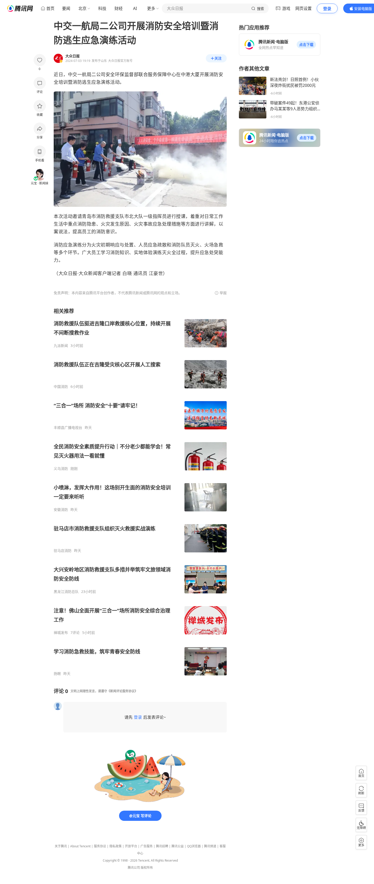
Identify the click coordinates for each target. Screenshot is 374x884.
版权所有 (147, 867)
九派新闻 (61, 345)
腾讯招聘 (162, 846)
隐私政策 (115, 846)
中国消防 (61, 386)
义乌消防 (61, 468)
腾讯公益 (177, 846)
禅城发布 (61, 632)
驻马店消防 (62, 550)
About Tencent (80, 846)
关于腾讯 (61, 846)
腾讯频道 (210, 846)
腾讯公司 (134, 867)
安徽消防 (61, 509)
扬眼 (57, 673)
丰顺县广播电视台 (68, 427)
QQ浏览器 (194, 846)
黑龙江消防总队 (66, 591)
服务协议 (100, 846)
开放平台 (131, 846)
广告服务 (146, 846)
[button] (306, 44)
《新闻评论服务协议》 (122, 691)
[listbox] (140, 491)
